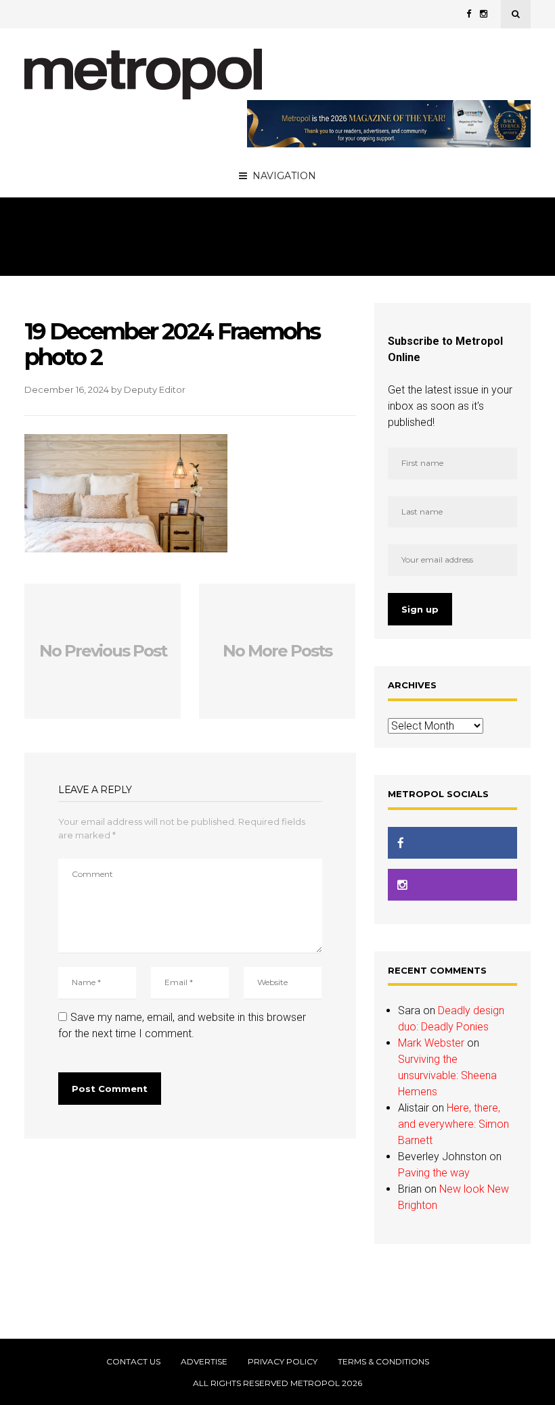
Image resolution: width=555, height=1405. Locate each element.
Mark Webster (431, 1043)
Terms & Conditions (383, 1362)
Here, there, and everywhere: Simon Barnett (453, 1124)
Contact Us (133, 1362)
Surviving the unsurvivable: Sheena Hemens (447, 1075)
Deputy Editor (154, 389)
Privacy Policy (282, 1362)
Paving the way (434, 1172)
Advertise (204, 1362)
